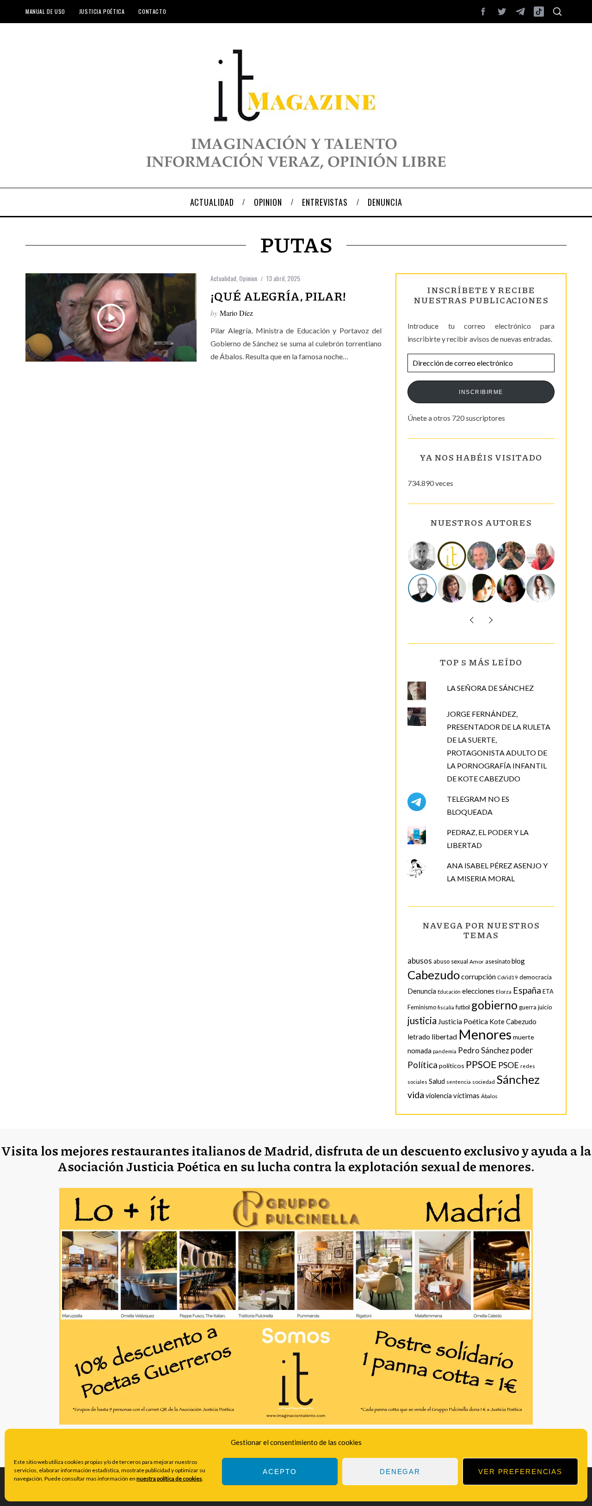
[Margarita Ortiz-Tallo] (541, 555)
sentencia (458, 1082)
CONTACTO (152, 11)
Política (422, 1064)
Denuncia (421, 991)
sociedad (483, 1081)
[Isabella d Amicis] (511, 588)
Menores (485, 1034)
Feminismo (421, 1007)
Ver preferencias (520, 1471)
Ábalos (489, 1096)
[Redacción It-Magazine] (452, 555)
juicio (545, 1007)
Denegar (400, 1471)
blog (518, 961)
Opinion (248, 278)
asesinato (497, 961)
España (527, 990)
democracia (535, 977)
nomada (419, 1050)
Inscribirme (481, 392)
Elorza (504, 991)
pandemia (444, 1051)
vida (415, 1094)
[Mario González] (482, 555)
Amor (476, 961)
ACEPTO (279, 1471)
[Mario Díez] (423, 588)
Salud (437, 1081)
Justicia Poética (102, 11)
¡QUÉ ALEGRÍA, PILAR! (278, 296)
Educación (449, 992)
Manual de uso (45, 11)
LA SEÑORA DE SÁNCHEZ (490, 687)
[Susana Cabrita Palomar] (452, 588)
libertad (444, 1036)
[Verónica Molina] (541, 588)
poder (522, 1050)
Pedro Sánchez (483, 1050)
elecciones (478, 991)
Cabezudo (433, 974)
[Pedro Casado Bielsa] (511, 555)
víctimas (466, 1095)
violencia (439, 1095)
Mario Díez (236, 313)
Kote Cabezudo (512, 1021)
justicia (422, 1020)
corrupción (478, 976)
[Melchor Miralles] (423, 555)
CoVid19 (507, 977)
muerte (523, 1037)
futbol (463, 1007)
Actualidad (223, 278)
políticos (451, 1066)
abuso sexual (450, 961)
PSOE (508, 1065)
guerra (527, 1007)
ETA (548, 991)
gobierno (494, 1005)
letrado (418, 1037)
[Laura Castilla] (482, 588)
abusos (419, 960)
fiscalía (446, 1007)
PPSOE (481, 1064)
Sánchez (518, 1079)
